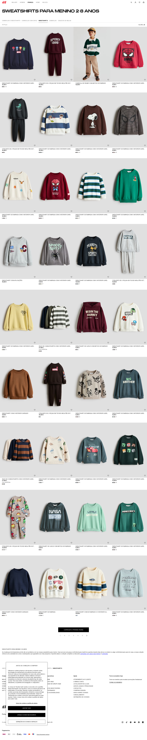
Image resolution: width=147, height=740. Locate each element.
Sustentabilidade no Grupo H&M (49, 684)
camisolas (105, 653)
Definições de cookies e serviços (26, 721)
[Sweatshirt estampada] (55, 583)
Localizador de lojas (81, 684)
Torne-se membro (115, 682)
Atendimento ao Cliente (82, 679)
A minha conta (79, 681)
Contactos (77, 688)
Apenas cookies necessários (26, 715)
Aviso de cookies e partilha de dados (26, 703)
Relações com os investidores (49, 688)
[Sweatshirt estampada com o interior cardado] (18, 54)
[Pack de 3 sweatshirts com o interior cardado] (55, 317)
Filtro (140, 24)
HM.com (4, 668)
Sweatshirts (57, 668)
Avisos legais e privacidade (83, 686)
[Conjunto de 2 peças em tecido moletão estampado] (55, 54)
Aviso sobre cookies (81, 692)
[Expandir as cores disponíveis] (40, 87)
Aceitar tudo (27, 708)
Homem (22, 2)
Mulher (14, 2)
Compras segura (80, 690)
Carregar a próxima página (73, 630)
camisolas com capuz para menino (90, 653)
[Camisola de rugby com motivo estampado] (92, 54)
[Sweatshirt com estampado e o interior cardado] (92, 583)
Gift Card (5, 690)
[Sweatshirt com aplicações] (18, 251)
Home (38, 2)
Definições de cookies (81, 697)
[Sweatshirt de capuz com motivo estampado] (92, 317)
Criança (30, 2)
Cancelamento (79, 694)
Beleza (45, 2)
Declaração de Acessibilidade (49, 692)
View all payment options (43, 734)
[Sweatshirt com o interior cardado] (18, 384)
